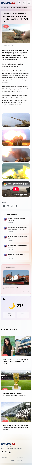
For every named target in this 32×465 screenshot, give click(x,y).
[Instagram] (6, 452)
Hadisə (8, 7)
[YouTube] (9, 452)
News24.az (12, 64)
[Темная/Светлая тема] (19, 3)
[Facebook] (2, 452)
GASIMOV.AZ (19, 460)
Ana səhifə (3, 7)
